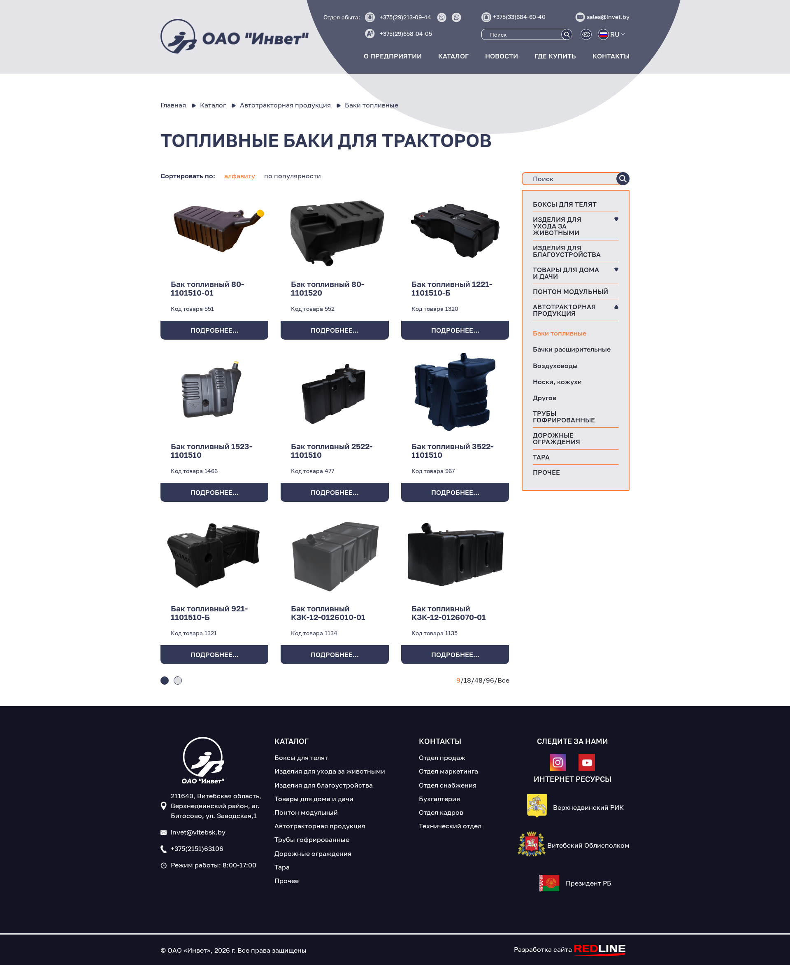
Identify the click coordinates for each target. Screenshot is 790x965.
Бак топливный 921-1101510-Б (209, 613)
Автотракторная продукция (564, 310)
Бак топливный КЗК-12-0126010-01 (328, 613)
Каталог (453, 56)
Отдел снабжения (447, 785)
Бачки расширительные (572, 349)
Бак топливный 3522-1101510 (452, 450)
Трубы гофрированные (564, 416)
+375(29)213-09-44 (405, 17)
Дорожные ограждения (556, 438)
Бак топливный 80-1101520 (327, 288)
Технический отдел (450, 826)
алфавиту (239, 176)
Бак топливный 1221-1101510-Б (451, 288)
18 (467, 680)
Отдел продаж (442, 757)
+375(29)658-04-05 (406, 33)
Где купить (555, 56)
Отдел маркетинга (448, 771)
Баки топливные (559, 333)
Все (503, 680)
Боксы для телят (565, 204)
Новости (501, 56)
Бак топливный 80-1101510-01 (207, 288)
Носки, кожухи (557, 382)
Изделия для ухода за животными (557, 226)
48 (478, 680)
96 (490, 680)
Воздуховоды (555, 365)
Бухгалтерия (439, 799)
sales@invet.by (608, 16)
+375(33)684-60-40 (519, 16)
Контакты (611, 56)
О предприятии (393, 56)
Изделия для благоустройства (567, 251)
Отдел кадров (441, 812)
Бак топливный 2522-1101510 (331, 450)
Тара (541, 457)
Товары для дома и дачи (566, 273)
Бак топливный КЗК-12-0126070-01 (448, 613)
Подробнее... (215, 330)
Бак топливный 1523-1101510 (211, 450)
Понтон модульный (570, 291)
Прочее (546, 472)
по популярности (292, 176)
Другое (544, 398)
